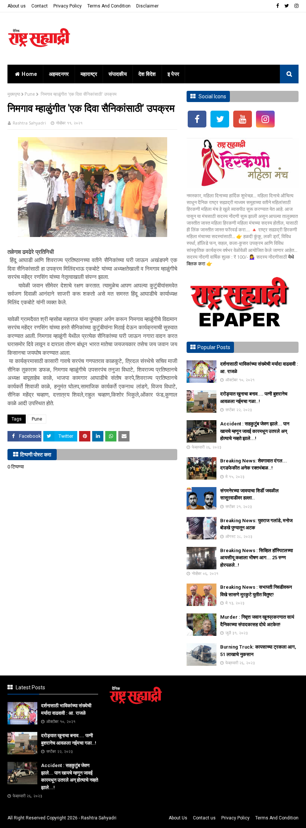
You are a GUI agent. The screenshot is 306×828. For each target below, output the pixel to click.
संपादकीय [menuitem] (118, 74)
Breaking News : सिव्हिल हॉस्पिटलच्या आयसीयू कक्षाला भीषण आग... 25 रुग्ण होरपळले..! (256, 558)
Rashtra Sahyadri (29, 123)
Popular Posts (213, 347)
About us (16, 6)
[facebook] (277, 6)
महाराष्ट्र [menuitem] (89, 74)
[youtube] (242, 119)
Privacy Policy (67, 6)
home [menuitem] (29, 74)
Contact (39, 6)
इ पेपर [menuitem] (173, 74)
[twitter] (286, 6)
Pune (30, 94)
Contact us (204, 818)
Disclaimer (147, 6)
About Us (178, 818)
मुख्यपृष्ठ (13, 94)
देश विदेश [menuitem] (147, 74)
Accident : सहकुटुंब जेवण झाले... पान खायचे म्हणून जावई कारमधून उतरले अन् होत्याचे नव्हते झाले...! (254, 431)
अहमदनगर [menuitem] (59, 74)
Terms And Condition (109, 6)
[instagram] (296, 6)
